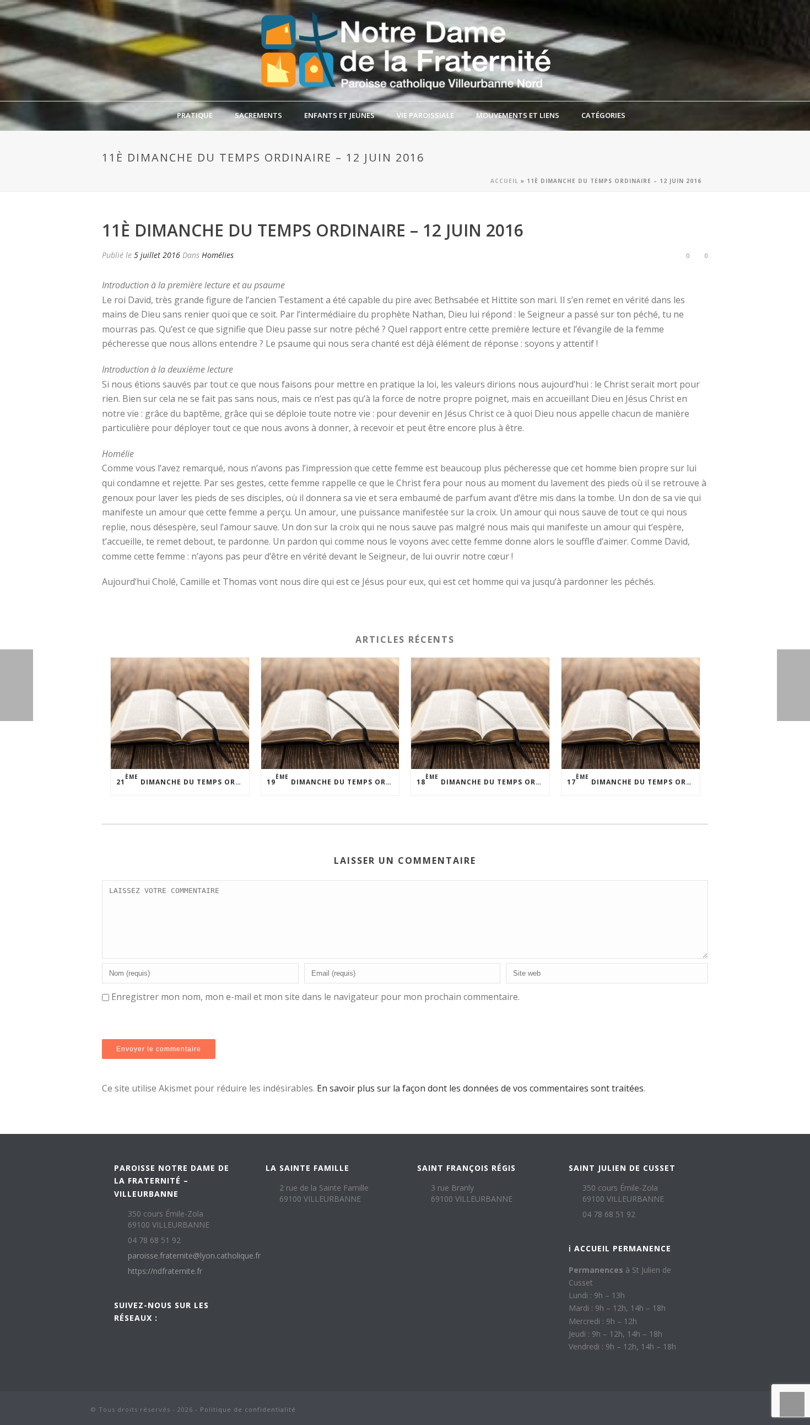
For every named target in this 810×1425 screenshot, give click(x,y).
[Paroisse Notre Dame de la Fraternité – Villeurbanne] (404, 50)
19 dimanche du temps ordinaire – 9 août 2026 (333, 780)
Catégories (603, 115)
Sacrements (258, 115)
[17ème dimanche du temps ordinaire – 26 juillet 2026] (630, 713)
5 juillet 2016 (157, 255)
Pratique (195, 115)
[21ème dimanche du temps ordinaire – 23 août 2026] (180, 713)
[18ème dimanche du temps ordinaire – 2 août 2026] (480, 713)
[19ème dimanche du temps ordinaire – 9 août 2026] (330, 713)
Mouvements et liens (517, 115)
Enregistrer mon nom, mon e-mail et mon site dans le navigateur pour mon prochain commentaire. (315, 997)
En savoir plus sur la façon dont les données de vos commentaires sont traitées (480, 1088)
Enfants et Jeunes (339, 115)
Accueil (504, 181)
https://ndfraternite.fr (165, 1271)
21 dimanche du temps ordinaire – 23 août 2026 (182, 780)
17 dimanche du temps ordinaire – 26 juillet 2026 (633, 780)
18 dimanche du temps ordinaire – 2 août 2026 (483, 780)
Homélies (218, 255)
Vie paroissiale (425, 115)
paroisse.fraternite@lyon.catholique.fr (194, 1256)
